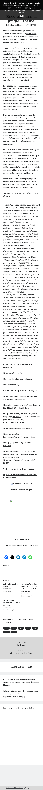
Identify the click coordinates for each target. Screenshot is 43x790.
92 (6, 632)
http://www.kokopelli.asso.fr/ (15, 451)
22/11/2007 (32, 25)
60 (13, 628)
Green (30, 619)
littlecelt (20, 25)
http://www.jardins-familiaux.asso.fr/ (18, 428)
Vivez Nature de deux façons (21, 653)
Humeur (8, 622)
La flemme (21, 645)
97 (13, 632)
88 (35, 628)
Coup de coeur (20, 619)
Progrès (31, 413)
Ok (22, 16)
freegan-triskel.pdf (11, 413)
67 (21, 628)
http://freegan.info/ (11, 384)
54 (6, 628)
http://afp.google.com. (29, 545)
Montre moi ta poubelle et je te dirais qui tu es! (11, 602)
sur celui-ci (17, 416)
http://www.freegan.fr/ (12, 373)
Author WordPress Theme (14, 788)
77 (28, 628)
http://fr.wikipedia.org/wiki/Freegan (18, 379)
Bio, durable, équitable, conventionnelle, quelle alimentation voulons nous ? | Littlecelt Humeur (21, 682)
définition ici (31, 33)
